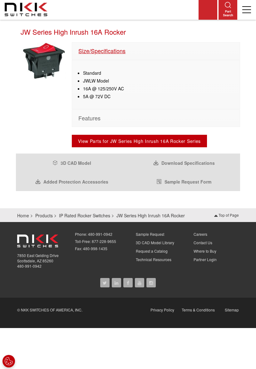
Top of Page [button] (228, 215)
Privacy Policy (162, 309)
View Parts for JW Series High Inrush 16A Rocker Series (139, 141)
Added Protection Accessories (75, 182)
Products (44, 215)
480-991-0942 (29, 266)
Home (23, 215)
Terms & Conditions (198, 309)
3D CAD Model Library (155, 242)
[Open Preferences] (8, 361)
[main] (128, 113)
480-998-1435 (95, 248)
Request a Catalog (152, 251)
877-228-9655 (104, 241)
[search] (228, 10)
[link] (28, 9)
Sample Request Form (188, 182)
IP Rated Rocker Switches (84, 215)
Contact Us (203, 242)
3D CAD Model (76, 163)
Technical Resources (153, 259)
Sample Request (150, 234)
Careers (200, 234)
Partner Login (205, 259)
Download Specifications (188, 163)
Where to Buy (205, 251)
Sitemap (232, 309)
